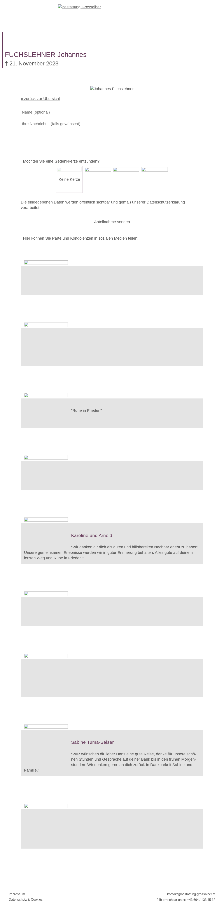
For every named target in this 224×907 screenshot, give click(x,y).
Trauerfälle (76, 18)
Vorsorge (145, 27)
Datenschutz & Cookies (26, 899)
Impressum (17, 894)
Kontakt (187, 27)
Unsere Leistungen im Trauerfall (69, 27)
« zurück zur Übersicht (40, 98)
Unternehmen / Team (138, 18)
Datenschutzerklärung (166, 202)
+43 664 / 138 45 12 (201, 900)
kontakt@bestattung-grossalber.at (190, 894)
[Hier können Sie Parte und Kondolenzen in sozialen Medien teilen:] (112, 250)
